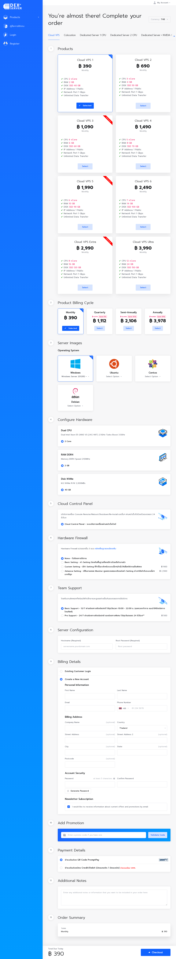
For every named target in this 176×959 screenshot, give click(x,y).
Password (69, 778)
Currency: (158, 19)
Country (121, 722)
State (142, 746)
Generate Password (80, 791)
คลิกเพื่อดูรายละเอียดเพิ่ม (105, 548)
